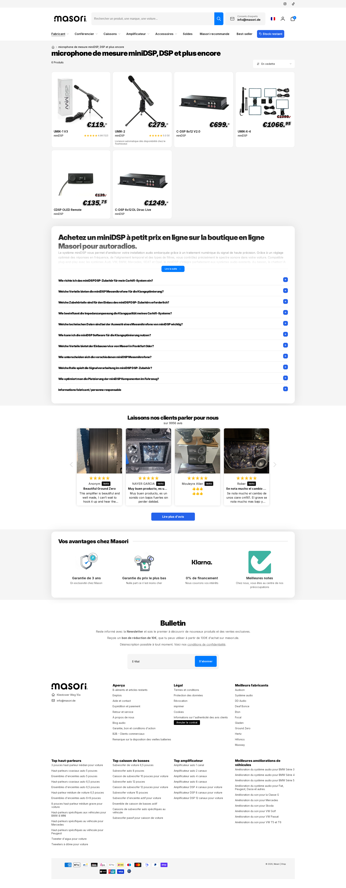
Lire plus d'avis (173, 516)
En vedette (268, 63)
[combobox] (157, 18)
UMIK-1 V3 (61, 131)
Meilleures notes (259, 578)
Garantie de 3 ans (86, 578)
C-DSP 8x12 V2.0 (188, 131)
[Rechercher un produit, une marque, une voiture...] (218, 18)
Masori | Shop (280, 864)
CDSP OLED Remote (68, 210)
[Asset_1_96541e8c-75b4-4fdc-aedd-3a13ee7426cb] (69, 688)
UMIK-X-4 (244, 131)
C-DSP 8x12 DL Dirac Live (133, 210)
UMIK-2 (120, 131)
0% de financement (202, 578)
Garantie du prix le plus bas (144, 578)
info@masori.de (66, 700)
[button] (292, 19)
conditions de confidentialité (206, 644)
